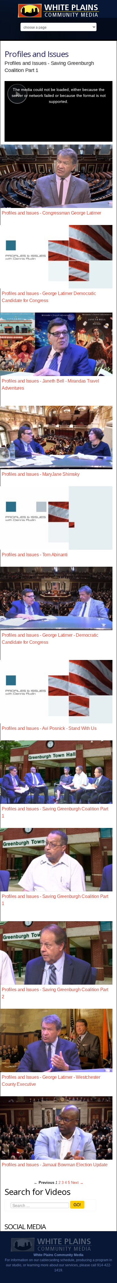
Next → (77, 1182)
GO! (77, 1204)
